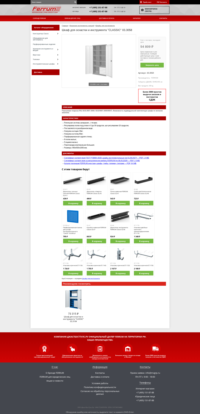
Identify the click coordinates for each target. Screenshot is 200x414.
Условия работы (100, 383)
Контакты (163, 18)
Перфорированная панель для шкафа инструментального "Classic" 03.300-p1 (72, 230)
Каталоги (137, 18)
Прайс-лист (147, 2)
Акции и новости (54, 380)
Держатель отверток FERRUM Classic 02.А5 (94, 192)
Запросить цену (152, 65)
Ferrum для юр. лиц (72, 18)
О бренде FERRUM (39, 18)
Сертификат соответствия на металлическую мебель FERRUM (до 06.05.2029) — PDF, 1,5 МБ (102, 161)
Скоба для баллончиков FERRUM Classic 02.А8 (142, 192)
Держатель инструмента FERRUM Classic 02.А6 (119, 228)
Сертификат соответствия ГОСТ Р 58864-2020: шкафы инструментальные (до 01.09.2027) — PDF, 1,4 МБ (106, 158)
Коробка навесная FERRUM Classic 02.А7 (96, 228)
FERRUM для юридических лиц (55, 376)
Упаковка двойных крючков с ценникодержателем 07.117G (141, 230)
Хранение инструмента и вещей (82, 26)
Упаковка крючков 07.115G (143, 265)
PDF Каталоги (162, 2)
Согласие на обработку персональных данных (100, 392)
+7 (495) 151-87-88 (98, 7)
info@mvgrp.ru (152, 372)
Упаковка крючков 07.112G (120, 265)
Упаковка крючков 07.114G (96, 265)
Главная (65, 26)
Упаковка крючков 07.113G (73, 265)
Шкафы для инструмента (105, 26)
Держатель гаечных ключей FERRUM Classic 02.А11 (71, 193)
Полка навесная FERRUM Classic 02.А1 (119, 192)
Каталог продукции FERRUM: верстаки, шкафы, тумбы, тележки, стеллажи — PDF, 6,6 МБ (100, 163)
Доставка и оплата (106, 18)
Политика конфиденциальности (100, 387)
